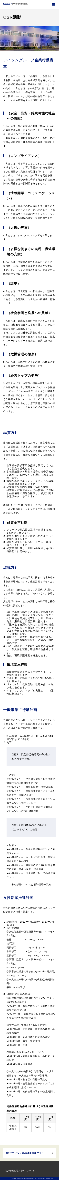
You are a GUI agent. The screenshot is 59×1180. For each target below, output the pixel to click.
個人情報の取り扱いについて (20, 1171)
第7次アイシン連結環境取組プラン (25, 1153)
